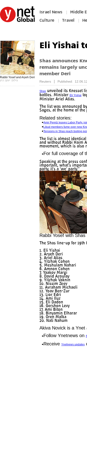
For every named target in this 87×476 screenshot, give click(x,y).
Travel (68, 20)
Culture (46, 20)
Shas (42, 91)
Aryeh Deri (46, 99)
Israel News (50, 12)
